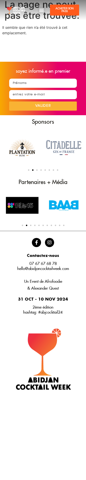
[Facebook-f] (36, 242)
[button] (41, 10)
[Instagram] (49, 242)
